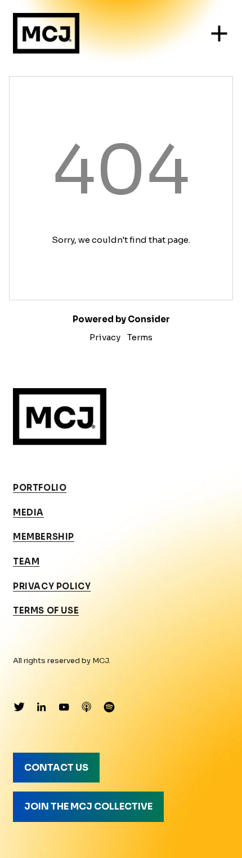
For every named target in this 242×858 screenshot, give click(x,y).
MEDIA (28, 513)
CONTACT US (56, 767)
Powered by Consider (121, 319)
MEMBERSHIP (43, 537)
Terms (140, 337)
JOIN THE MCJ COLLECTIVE (88, 806)
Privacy (104, 337)
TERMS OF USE (46, 611)
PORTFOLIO (39, 488)
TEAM (26, 562)
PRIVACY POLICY (52, 586)
